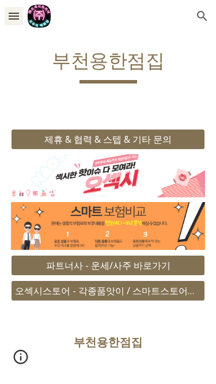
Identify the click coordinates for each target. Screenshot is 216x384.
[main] (108, 66)
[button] (14, 16)
